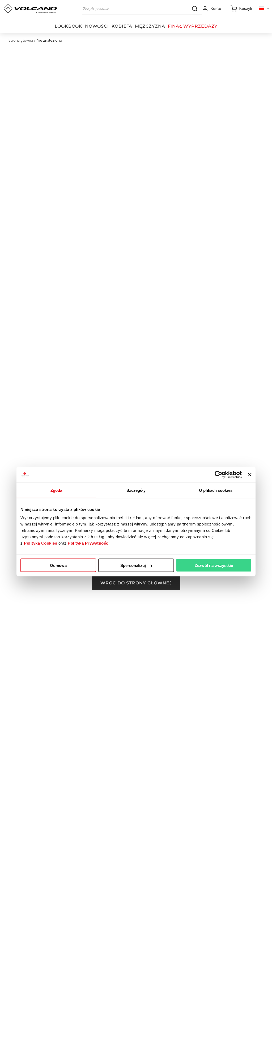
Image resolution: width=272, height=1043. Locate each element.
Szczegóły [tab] (136, 490)
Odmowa (58, 565)
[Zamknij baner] (250, 475)
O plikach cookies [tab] (215, 490)
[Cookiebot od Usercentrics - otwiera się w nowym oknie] (218, 475)
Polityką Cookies (40, 543)
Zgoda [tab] (56, 490)
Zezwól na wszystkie (214, 565)
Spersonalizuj (133, 565)
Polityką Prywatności (88, 543)
